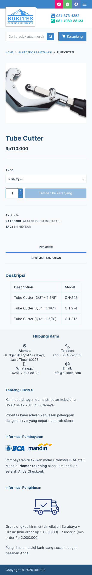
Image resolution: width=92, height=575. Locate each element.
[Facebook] (76, 4)
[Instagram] (59, 4)
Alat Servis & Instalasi (41, 221)
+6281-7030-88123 (25, 373)
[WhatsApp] (67, 4)
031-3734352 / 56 (67, 355)
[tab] (46, 247)
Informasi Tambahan (46, 258)
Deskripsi (46, 247)
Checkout (35, 471)
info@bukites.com (67, 373)
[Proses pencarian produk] (50, 36)
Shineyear (22, 226)
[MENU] (84, 4)
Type (9, 170)
